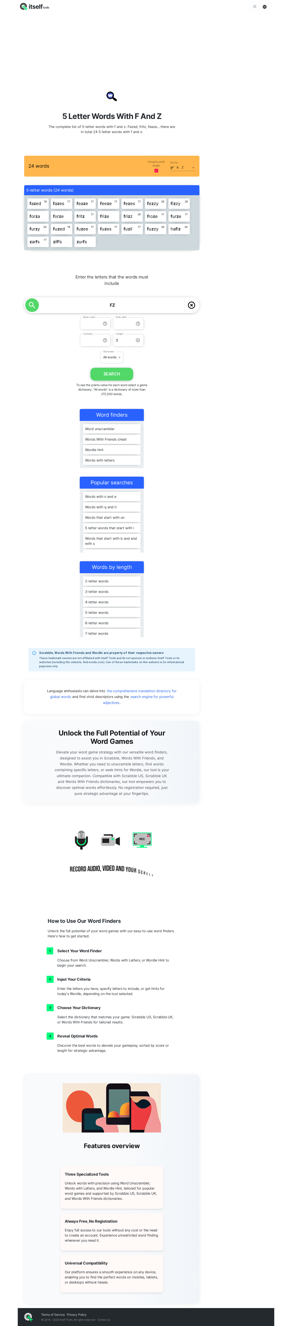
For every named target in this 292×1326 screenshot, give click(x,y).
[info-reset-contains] (105, 340)
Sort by (174, 162)
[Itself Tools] (112, 856)
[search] (32, 305)
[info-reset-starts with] (105, 324)
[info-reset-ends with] (138, 324)
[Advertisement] (146, 45)
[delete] (191, 305)
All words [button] (110, 357)
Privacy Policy (77, 1314)
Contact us (103, 1319)
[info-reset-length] (138, 340)
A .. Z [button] (180, 167)
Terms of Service (53, 1314)
